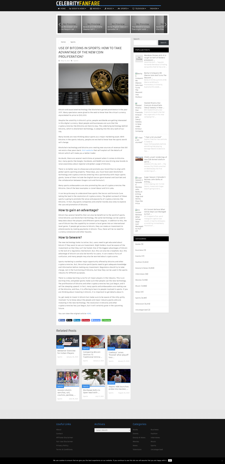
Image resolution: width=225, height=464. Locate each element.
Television (140, 8)
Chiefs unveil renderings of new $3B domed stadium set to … (155, 159)
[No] (222, 461)
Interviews (139, 274)
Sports (124, 8)
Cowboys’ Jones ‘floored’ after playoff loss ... (118, 354)
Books (138, 244)
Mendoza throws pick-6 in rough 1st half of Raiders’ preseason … (155, 57)
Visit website (87, 150)
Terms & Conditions (64, 449)
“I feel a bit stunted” (153, 137)
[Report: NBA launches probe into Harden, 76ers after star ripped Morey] (118, 376)
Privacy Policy (62, 445)
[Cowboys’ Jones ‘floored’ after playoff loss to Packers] (118, 342)
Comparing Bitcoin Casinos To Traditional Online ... (92, 354)
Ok (170, 460)
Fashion (154, 8)
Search (136, 39)
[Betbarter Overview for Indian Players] (67, 341)
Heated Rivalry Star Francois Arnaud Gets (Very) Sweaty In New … (154, 105)
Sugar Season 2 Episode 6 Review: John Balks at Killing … (154, 179)
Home (63, 8)
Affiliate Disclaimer (64, 438)
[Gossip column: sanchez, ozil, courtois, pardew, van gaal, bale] (67, 377)
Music (110, 8)
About (58, 430)
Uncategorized (141, 310)
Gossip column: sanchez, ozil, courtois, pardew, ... (66, 392)
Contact (59, 434)
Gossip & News (78, 8)
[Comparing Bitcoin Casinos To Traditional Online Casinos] (93, 341)
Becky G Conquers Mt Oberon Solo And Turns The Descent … (155, 75)
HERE (88, 313)
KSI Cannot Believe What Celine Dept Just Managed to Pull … (155, 211)
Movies (96, 8)
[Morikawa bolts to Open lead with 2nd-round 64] (93, 377)
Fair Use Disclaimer (64, 441)
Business (139, 250)
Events (138, 256)
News (137, 292)
